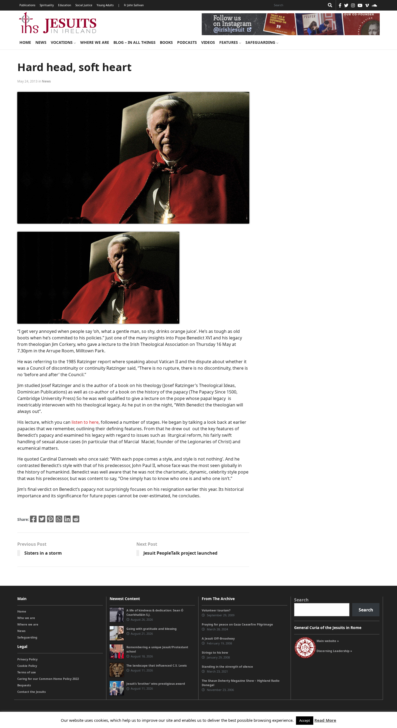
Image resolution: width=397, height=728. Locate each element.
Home (25, 42)
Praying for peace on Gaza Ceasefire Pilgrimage (237, 624)
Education (64, 5)
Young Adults (105, 5)
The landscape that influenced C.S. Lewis (156, 665)
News (40, 42)
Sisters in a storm (43, 553)
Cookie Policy (27, 666)
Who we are (26, 618)
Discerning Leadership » (334, 651)
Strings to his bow (215, 652)
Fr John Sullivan (134, 5)
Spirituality (47, 5)
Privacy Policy (27, 659)
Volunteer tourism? (216, 610)
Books (166, 42)
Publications (27, 5)
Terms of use (26, 672)
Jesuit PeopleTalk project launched (180, 553)
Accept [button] (304, 720)
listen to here (85, 422)
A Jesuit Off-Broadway (218, 638)
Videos (208, 42)
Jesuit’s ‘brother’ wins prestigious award (155, 683)
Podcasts (187, 42)
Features (229, 42)
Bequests (24, 685)
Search (301, 600)
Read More (325, 720)
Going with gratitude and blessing (151, 629)
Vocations (62, 42)
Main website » (328, 641)
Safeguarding (260, 42)
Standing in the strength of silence (227, 666)
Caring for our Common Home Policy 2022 (48, 679)
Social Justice (83, 5)
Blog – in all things (134, 42)
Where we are (94, 42)
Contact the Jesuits (31, 692)
